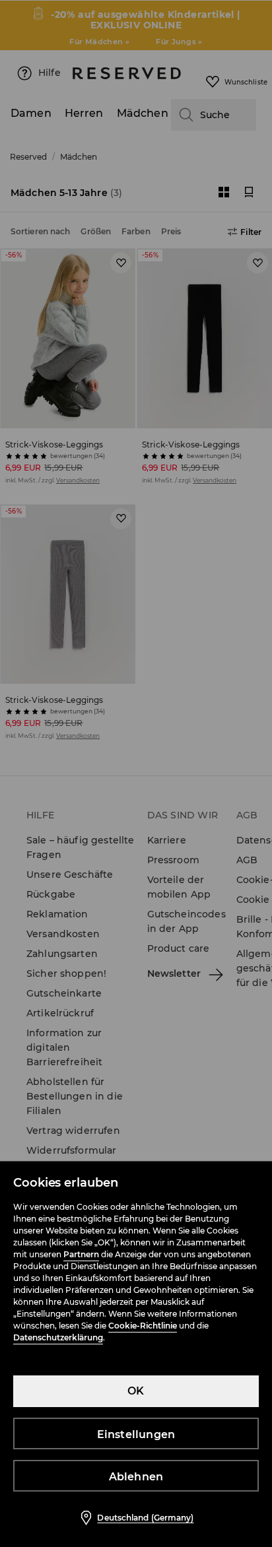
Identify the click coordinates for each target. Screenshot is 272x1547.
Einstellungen (136, 1434)
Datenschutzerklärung (58, 1337)
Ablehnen (136, 1476)
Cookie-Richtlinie (142, 1326)
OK (135, 1391)
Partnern (81, 1254)
